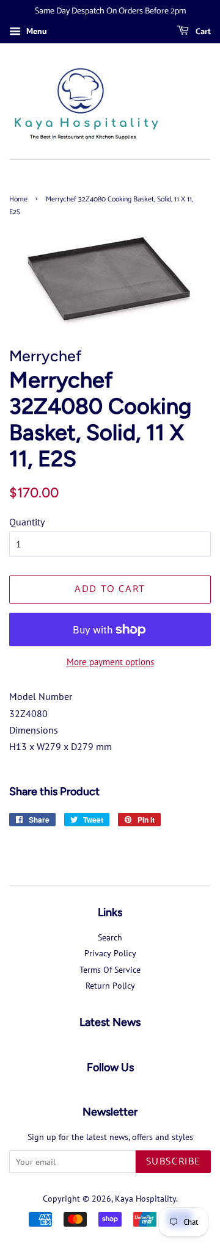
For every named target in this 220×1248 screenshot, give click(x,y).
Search (110, 937)
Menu (35, 31)
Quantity (27, 522)
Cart (202, 32)
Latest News (110, 1022)
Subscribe (173, 1161)
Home (18, 199)
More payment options (110, 662)
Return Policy (110, 985)
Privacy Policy (110, 953)
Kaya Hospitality (145, 1198)
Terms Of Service (110, 969)
